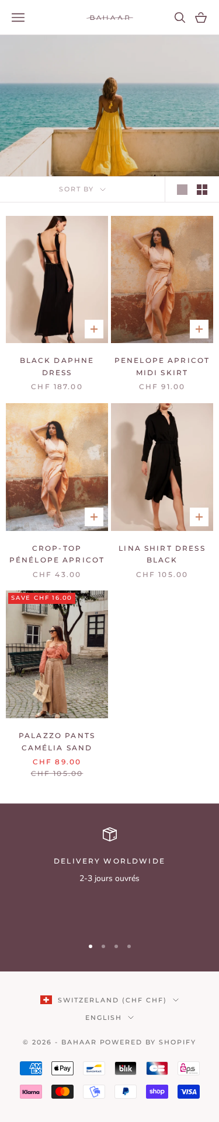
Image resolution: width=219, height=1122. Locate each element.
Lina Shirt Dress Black (162, 554)
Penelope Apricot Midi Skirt (162, 366)
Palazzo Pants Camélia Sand (57, 741)
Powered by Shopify (148, 1042)
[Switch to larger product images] (182, 189)
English (104, 1017)
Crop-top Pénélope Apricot (57, 554)
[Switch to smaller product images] (202, 189)
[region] (109, 876)
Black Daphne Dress (57, 366)
